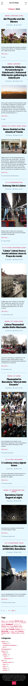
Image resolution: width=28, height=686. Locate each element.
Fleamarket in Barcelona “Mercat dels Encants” (14, 382)
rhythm (5, 668)
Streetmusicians (15, 175)
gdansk (3, 624)
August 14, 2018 (18, 135)
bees (4, 57)
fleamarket (5, 369)
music (14, 125)
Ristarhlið (4, 631)
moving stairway (4, 627)
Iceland (9, 624)
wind (2, 634)
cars (9, 622)
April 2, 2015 (18, 501)
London (11, 626)
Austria (7, 621)
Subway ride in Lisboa (14, 185)
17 (9, 610)
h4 (11, 125)
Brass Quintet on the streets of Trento (14, 130)
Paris (7, 629)
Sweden (3, 633)
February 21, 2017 (19, 330)
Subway (8, 240)
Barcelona (5, 452)
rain (24, 629)
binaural (7, 15)
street (11, 314)
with (2, 660)
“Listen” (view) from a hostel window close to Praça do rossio (14, 253)
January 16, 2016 (19, 388)
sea (9, 631)
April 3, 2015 (18, 468)
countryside (14, 15)
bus (7, 622)
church (12, 622)
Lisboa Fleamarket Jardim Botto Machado (14, 326)
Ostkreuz (3, 629)
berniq (11, 25)
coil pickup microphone (9, 645)
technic (3, 641)
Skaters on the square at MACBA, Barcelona (14, 547)
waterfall (22, 633)
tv (10, 633)
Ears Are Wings (14, 2)
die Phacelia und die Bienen (14, 20)
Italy (10, 175)
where (3, 651)
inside (4, 653)
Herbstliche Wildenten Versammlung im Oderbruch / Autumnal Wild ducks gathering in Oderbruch (14, 72)
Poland (17, 629)
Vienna (13, 633)
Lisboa (4, 240)
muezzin (8, 627)
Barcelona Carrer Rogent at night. (14, 496)
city (8, 125)
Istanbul (3, 626)
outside (21, 15)
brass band (5, 175)
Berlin (17, 621)
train (8, 633)
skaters (10, 602)
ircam (20, 624)
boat (25, 621)
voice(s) (24, 125)
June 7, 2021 (18, 25)
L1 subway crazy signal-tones (14, 464)
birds (4, 119)
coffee (16, 622)
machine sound (14, 182)
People (9, 536)
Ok (14, 683)
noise (21, 182)
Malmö (16, 626)
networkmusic (17, 627)
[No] (26, 679)
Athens (3, 621)
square (8, 314)
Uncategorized (16, 247)
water (18, 633)
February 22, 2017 (19, 259)
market (20, 626)
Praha (21, 629)
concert (19, 622)
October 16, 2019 (18, 81)
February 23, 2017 (18, 189)
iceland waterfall (16, 624)
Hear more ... (4, 53)
